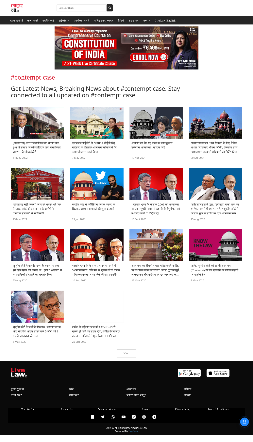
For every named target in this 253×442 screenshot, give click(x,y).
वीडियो (121, 20)
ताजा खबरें (32, 20)
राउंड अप (134, 20)
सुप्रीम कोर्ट (48, 20)
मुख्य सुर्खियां (16, 20)
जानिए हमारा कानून (103, 20)
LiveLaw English (165, 20)
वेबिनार (188, 389)
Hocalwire (133, 431)
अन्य (145, 20)
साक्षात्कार (74, 395)
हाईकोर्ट (63, 20)
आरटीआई (131, 389)
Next (127, 353)
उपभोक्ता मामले (82, 20)
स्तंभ (71, 389)
